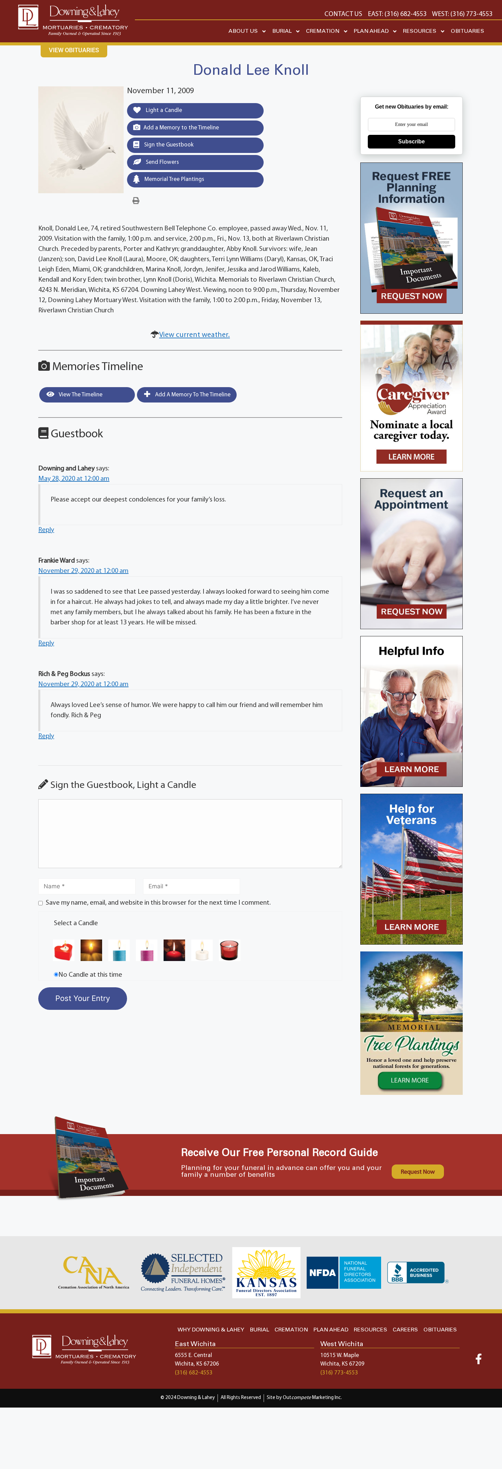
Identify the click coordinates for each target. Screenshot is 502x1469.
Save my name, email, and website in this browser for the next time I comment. (158, 903)
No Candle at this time (90, 975)
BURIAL (282, 31)
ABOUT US (243, 31)
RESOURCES (419, 31)
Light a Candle (163, 110)
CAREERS (405, 1329)
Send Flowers (161, 162)
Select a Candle (76, 923)
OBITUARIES (467, 31)
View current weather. (194, 335)
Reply (46, 530)
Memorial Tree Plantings (173, 179)
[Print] (136, 201)
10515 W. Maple (339, 1355)
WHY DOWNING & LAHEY (211, 1329)
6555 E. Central (193, 1355)
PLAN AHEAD (371, 31)
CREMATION (322, 31)
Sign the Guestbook (168, 145)
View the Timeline (80, 395)
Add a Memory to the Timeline (181, 128)
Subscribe (411, 141)
